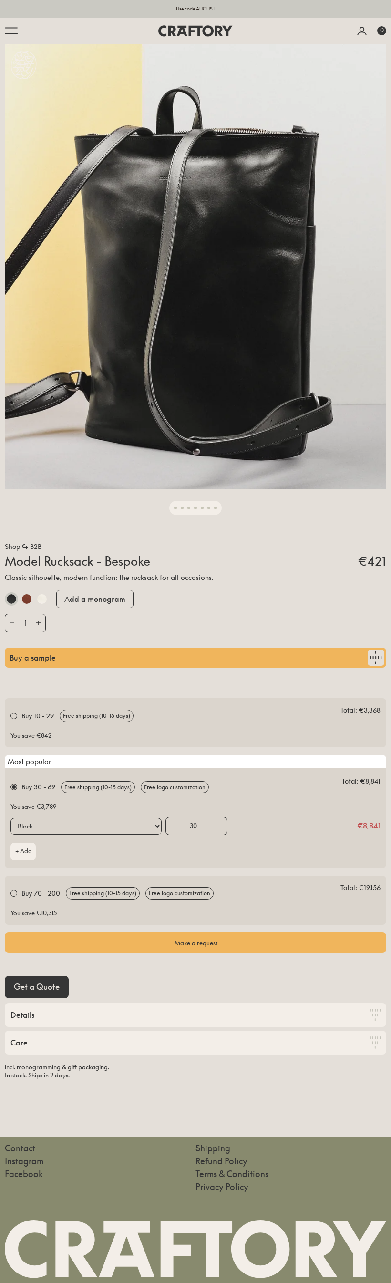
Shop (12, 546)
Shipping (213, 1148)
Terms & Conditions (232, 1174)
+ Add (23, 851)
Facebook (24, 1174)
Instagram (24, 1161)
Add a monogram (94, 599)
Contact (20, 1148)
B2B (35, 546)
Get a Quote (37, 987)
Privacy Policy (222, 1186)
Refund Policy (221, 1161)
